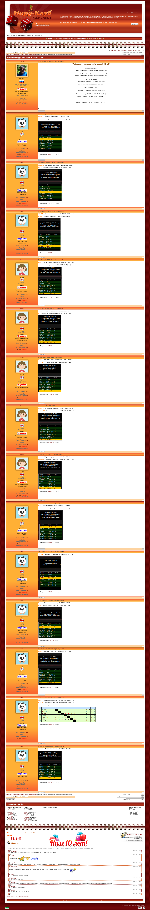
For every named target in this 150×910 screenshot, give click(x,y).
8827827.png (51, 252)
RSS (142, 50)
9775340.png (51, 542)
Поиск (138, 50)
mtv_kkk (26, 813)
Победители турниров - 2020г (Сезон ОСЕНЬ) (47, 54)
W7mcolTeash (27, 820)
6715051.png (51, 592)
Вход (100, 38)
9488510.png (51, 154)
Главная (50, 38)
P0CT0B (22, 61)
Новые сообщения (115, 50)
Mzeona (22, 259)
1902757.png (51, 297)
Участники (123, 50)
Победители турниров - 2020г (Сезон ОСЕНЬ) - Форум (71, 38)
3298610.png (51, 640)
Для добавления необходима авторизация (18, 896)
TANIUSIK (10, 817)
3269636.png (51, 724)
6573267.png (51, 345)
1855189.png (51, 394)
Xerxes (26, 811)
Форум (7, 54)
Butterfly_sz (11, 816)
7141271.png (51, 203)
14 (23, 52)
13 (63, 649)
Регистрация (92, 38)
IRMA (22, 114)
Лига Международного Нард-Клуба (18, 54)
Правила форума (131, 50)
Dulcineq (10, 812)
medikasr (26, 816)
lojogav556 (26, 812)
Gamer (26, 809)
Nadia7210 (10, 808)
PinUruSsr (26, 819)
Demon (26, 814)
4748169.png (51, 782)
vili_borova (10, 813)
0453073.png (51, 491)
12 (63, 600)
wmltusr (26, 818)
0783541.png (51, 442)
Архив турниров (32, 54)
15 (24, 52)
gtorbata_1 (11, 819)
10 (63, 503)
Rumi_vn (10, 809)
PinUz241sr (27, 817)
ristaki (9, 811)
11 (63, 551)
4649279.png (51, 687)
